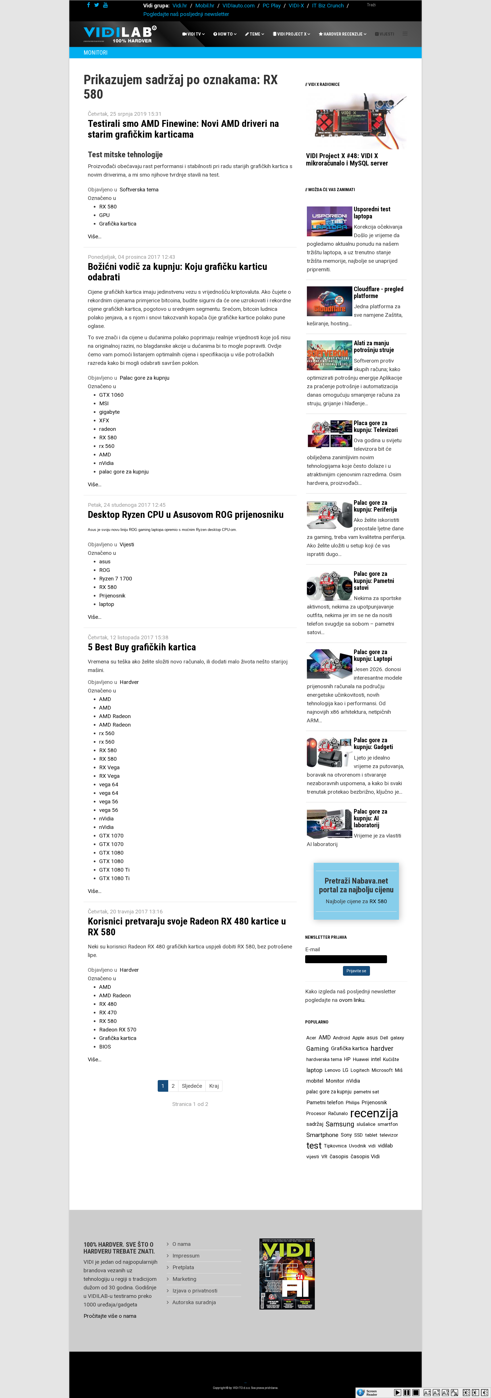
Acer (311, 1038)
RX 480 (108, 1004)
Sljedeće (192, 1086)
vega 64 (108, 784)
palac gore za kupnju (124, 471)
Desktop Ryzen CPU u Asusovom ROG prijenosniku (186, 514)
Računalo (338, 1113)
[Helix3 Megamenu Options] (405, 33)
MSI (104, 403)
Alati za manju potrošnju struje (374, 346)
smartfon (388, 1124)
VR (324, 1156)
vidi (372, 1146)
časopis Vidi (365, 1156)
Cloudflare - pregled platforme (378, 292)
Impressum (185, 1255)
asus (105, 561)
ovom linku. (352, 1000)
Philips (352, 1102)
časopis (339, 1156)
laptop (106, 604)
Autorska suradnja (193, 1302)
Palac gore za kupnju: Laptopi (373, 655)
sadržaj (314, 1124)
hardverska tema (324, 1059)
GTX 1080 (111, 852)
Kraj (214, 1086)
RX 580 (108, 206)
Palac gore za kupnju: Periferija (375, 506)
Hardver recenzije (343, 34)
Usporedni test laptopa (372, 213)
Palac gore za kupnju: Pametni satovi (374, 580)
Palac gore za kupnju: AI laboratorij (370, 818)
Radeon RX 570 (117, 1029)
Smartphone (322, 1135)
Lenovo (332, 1070)
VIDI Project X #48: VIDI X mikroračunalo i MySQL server (347, 159)
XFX (104, 420)
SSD (358, 1135)
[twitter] (96, 5)
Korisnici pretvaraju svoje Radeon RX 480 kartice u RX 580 (187, 926)
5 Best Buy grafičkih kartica (142, 647)
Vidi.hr (180, 5)
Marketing (183, 1279)
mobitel (314, 1081)
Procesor (316, 1113)
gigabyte (109, 412)
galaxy (397, 1038)
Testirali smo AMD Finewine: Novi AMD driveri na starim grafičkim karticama (183, 129)
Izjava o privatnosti (194, 1290)
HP (347, 1059)
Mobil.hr (205, 5)
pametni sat (366, 1092)
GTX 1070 (111, 835)
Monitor (335, 1081)
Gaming (317, 1048)
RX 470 (108, 1012)
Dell (384, 1038)
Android (341, 1038)
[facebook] (88, 5)
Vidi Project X (291, 34)
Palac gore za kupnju (144, 378)
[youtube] (105, 5)
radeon (107, 429)
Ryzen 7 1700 (115, 578)
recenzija (374, 1113)
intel (376, 1059)
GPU (104, 215)
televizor (389, 1135)
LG (345, 1070)
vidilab (385, 1145)
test (314, 1145)
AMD (105, 454)
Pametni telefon (325, 1102)
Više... (94, 236)
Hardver (129, 682)
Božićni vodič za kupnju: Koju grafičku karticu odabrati (177, 272)
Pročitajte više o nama (110, 1316)
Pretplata (182, 1267)
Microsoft (382, 1070)
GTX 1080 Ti (114, 869)
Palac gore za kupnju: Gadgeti (373, 743)
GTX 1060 (111, 395)
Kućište (391, 1059)
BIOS (105, 1046)
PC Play (272, 5)
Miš (399, 1070)
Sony (346, 1135)
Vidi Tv (194, 34)
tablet (371, 1135)
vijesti (312, 1156)
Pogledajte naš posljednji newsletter (186, 14)
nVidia (106, 463)
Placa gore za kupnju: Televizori (376, 426)
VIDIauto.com (238, 5)
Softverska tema (139, 189)
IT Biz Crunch (328, 5)
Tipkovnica (335, 1146)
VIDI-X (297, 5)
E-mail (312, 949)
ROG (104, 570)
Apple (358, 1038)
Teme (254, 34)
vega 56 (108, 801)
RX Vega (109, 767)
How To (225, 34)
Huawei (361, 1059)
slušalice (366, 1124)
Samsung (340, 1124)
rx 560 (107, 446)
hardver (382, 1048)
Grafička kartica (117, 223)
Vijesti (386, 34)
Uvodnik (357, 1146)
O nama (181, 1244)
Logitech (360, 1070)
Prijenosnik (112, 595)
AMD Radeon (115, 716)
